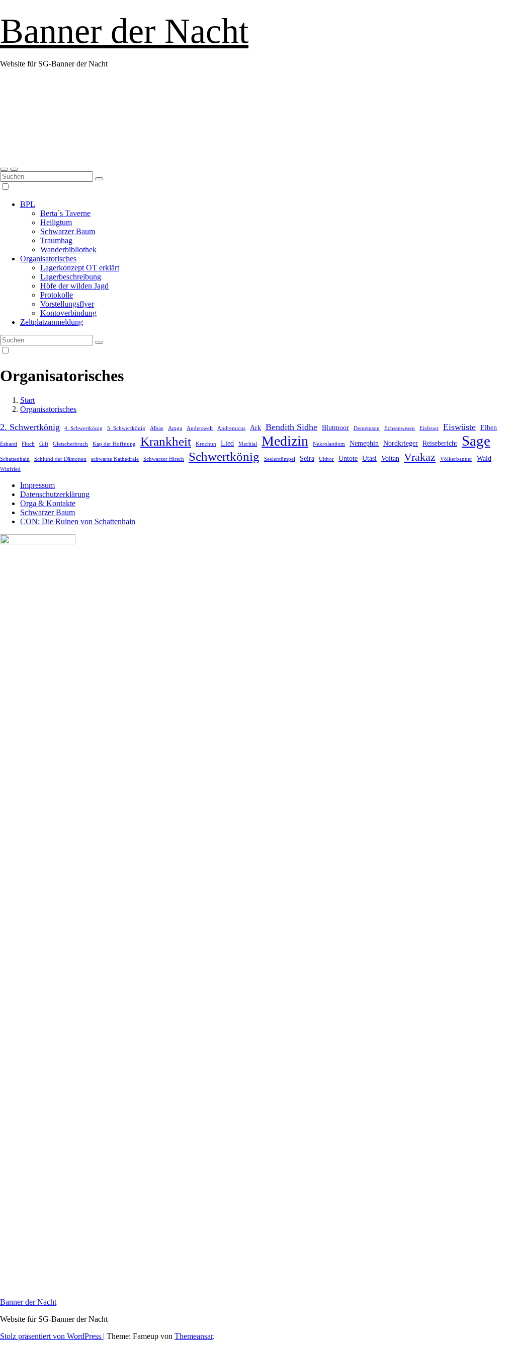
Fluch (28, 444)
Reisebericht (439, 443)
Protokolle (56, 295)
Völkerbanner (456, 459)
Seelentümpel (279, 459)
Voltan (390, 458)
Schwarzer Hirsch (163, 459)
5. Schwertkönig (126, 428)
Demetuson (367, 428)
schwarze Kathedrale (115, 459)
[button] (4, 169)
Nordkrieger (400, 443)
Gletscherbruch (70, 444)
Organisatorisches (48, 258)
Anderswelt (200, 428)
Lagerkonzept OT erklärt (79, 267)
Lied (227, 443)
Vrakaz (420, 457)
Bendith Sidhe (291, 427)
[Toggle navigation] (14, 169)
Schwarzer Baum (67, 231)
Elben (488, 427)
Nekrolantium (329, 444)
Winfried (10, 469)
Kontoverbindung (68, 313)
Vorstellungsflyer (67, 304)
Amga (175, 428)
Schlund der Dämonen (60, 459)
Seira (307, 458)
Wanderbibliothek (68, 249)
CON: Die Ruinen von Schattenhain (77, 521)
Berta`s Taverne (65, 213)
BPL (27, 204)
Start (27, 400)
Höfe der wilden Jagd (74, 285)
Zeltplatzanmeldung (51, 322)
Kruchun (206, 444)
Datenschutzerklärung (55, 494)
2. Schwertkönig (30, 427)
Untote (348, 458)
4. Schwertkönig (83, 428)
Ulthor (326, 459)
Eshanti (8, 444)
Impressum (37, 485)
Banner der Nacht (124, 31)
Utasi (369, 458)
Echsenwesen (399, 428)
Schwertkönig (224, 456)
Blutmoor (335, 427)
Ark (255, 427)
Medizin (285, 441)
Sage (476, 441)
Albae (156, 428)
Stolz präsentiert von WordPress (51, 1336)
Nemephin (364, 443)
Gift (43, 444)
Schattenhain (15, 459)
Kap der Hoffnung (114, 444)
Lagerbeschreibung (70, 276)
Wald (484, 458)
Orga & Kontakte (47, 503)
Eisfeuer (429, 428)
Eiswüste (459, 427)
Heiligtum (56, 222)
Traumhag (56, 240)
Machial (247, 444)
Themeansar (194, 1336)
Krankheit (165, 441)
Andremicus (231, 428)
